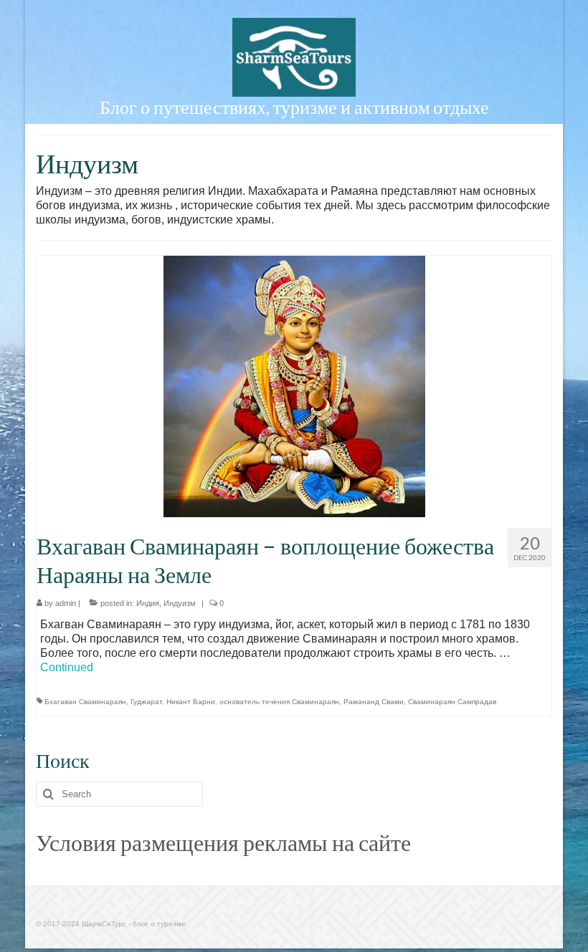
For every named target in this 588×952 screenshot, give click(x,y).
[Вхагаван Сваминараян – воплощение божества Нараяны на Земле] (294, 386)
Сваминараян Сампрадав (452, 702)
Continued (66, 667)
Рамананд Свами (373, 702)
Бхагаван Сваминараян (85, 702)
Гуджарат (146, 702)
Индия (147, 603)
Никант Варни (190, 702)
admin (65, 603)
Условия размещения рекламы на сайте (223, 842)
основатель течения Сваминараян (279, 702)
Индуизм (179, 603)
